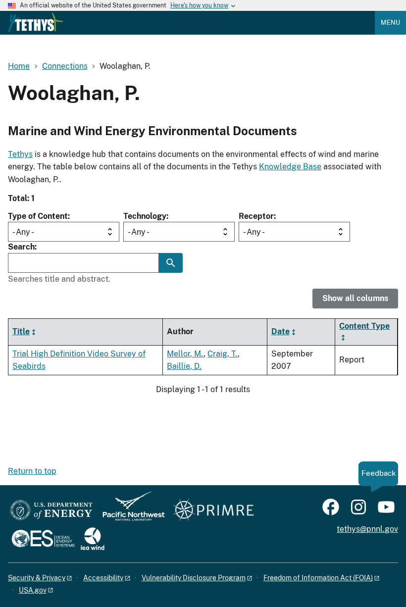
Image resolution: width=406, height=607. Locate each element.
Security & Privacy (36, 578)
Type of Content (38, 216)
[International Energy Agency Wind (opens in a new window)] (92, 539)
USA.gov (33, 590)
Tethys (20, 154)
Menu (390, 22)
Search (21, 247)
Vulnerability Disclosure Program (194, 578)
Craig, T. (222, 353)
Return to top (32, 471)
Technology (144, 216)
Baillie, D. (184, 366)
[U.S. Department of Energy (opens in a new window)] (51, 511)
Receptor (256, 216)
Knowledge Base (290, 166)
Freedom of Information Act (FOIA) (318, 578)
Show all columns (355, 298)
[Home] (35, 22)
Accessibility (103, 578)
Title (21, 331)
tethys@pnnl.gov (367, 529)
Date (280, 331)
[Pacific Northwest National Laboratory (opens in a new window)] (130, 510)
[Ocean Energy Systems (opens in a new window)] (44, 539)
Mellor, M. (185, 353)
